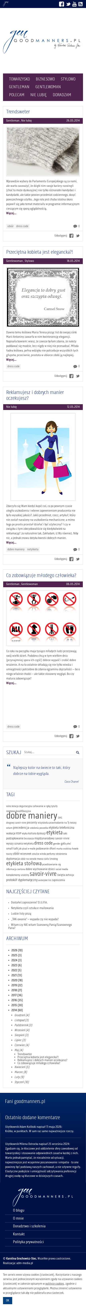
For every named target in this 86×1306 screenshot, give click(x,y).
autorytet (43, 880)
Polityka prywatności (28, 1242)
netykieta (32, 549)
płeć (68, 843)
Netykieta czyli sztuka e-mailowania (32, 908)
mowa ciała (43, 858)
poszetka (43, 828)
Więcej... (11, 213)
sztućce (35, 854)
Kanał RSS (80, 4)
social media (62, 869)
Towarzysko (19, 79)
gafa (63, 843)
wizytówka (43, 822)
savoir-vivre (43, 874)
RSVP (18, 833)
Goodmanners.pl (5, 4)
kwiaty (73, 823)
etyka (25, 833)
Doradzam (62, 95)
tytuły (54, 806)
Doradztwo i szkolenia (29, 1226)
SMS (60, 818)
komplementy (13, 875)
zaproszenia (58, 880)
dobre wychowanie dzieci (40, 869)
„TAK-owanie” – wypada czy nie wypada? (35, 919)
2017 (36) (17, 995)
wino (8, 806)
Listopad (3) (21, 1020)
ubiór (10, 226)
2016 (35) (17, 1000)
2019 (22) (17, 985)
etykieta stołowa (24, 864)
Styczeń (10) (21, 1082)
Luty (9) (19, 1077)
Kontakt (19, 1234)
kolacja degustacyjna (22, 806)
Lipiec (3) (20, 1040)
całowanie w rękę (42, 806)
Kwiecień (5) (22, 1067)
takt (65, 833)
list (49, 880)
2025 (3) (16, 955)
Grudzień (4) (21, 1015)
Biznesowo (45, 79)
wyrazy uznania (14, 843)
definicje (70, 875)
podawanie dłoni (46, 848)
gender (56, 843)
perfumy (51, 854)
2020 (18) (17, 980)
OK (7, 1300)
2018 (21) (16, 990)
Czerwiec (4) (21, 1045)
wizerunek (25, 854)
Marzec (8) (20, 1072)
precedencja (21, 828)
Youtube (74, 4)
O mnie (18, 1219)
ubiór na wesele (28, 858)
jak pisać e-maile (26, 848)
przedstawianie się (51, 864)
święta (61, 875)
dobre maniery (16, 549)
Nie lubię (38, 95)
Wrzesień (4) (22, 1030)
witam (9, 828)
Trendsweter (18, 112)
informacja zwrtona (15, 869)
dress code (22, 226)
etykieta (54, 833)
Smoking (53, 859)
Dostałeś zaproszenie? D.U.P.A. (29, 902)
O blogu (18, 1211)
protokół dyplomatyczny (22, 880)
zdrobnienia (61, 854)
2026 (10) (17, 950)
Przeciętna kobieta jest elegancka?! (39, 252)
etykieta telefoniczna (61, 828)
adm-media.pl (24, 1263)
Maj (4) (18, 1050)
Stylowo (68, 79)
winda (43, 854)
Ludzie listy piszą (21, 913)
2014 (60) (17, 1010)
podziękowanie (15, 838)
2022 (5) (16, 970)
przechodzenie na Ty (59, 822)
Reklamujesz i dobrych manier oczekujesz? (35, 395)
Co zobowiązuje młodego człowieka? (41, 575)
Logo (43, 41)
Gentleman (19, 87)
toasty (9, 854)
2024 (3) (16, 960)
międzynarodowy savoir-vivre (51, 838)
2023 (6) (16, 965)
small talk (12, 848)
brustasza (29, 838)
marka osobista (63, 849)
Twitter (68, 4)
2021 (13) (16, 975)
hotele (75, 848)
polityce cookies (54, 1283)
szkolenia (34, 828)
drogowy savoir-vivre (16, 823)
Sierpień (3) (21, 1035)
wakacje (11, 833)
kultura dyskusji (37, 833)
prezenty (32, 822)
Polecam (16, 95)
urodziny (25, 875)
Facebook (61, 4)
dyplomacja (13, 858)
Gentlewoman (48, 87)
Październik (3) (23, 1025)
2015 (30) (17, 1005)
